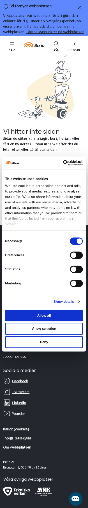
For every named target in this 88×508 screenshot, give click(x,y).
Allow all (44, 315)
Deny (44, 342)
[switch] (76, 255)
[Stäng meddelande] (78, 7)
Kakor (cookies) (16, 429)
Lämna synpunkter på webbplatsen (55, 32)
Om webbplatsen (17, 447)
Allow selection (44, 329)
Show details (63, 301)
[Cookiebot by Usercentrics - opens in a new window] (63, 163)
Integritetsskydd (17, 438)
